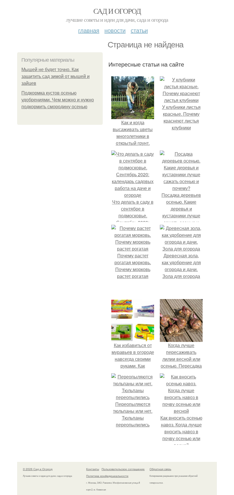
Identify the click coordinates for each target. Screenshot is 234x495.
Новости (115, 30)
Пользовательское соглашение (123, 469)
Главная (88, 30)
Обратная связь (160, 469)
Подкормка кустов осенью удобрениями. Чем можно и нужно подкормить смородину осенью (57, 100)
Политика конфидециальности (107, 476)
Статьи (139, 30)
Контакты (92, 469)
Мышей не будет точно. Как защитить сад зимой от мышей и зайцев (55, 76)
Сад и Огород (117, 11)
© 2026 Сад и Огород (38, 469)
